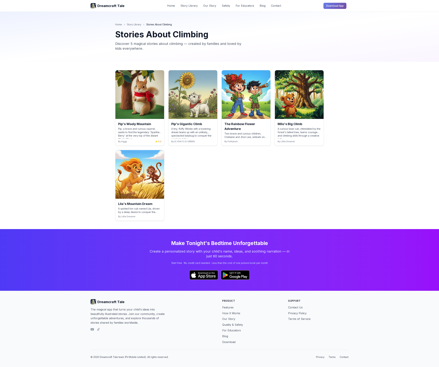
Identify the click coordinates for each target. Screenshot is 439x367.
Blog (262, 5)
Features (228, 307)
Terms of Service (299, 319)
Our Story (209, 5)
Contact (276, 5)
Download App (335, 5)
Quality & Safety (232, 324)
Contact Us (295, 307)
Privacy (320, 357)
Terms (332, 357)
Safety (226, 5)
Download (228, 342)
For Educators (245, 5)
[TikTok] (98, 329)
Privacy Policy (297, 313)
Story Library (189, 5)
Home (171, 5)
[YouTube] (92, 329)
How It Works (231, 313)
